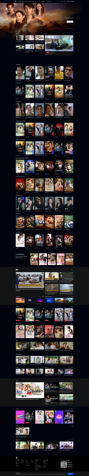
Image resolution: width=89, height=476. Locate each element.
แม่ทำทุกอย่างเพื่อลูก (67, 117)
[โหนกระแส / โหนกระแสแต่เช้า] (39, 300)
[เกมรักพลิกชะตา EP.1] (20, 203)
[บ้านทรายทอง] (59, 91)
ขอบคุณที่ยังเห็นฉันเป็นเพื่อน (19, 350)
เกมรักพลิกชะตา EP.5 (58, 211)
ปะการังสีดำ (56, 137)
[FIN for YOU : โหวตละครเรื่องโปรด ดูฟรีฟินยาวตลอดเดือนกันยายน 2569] (29, 46)
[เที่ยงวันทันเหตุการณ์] (29, 300)
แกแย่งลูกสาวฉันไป (18, 117)
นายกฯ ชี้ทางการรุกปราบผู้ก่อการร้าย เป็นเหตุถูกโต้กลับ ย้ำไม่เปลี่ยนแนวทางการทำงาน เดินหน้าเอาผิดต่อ (51, 281)
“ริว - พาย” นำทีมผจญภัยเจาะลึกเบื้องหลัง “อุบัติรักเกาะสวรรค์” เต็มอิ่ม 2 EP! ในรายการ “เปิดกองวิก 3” (68, 375)
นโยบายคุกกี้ (36, 468)
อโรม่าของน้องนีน (47, 117)
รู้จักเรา (36, 463)
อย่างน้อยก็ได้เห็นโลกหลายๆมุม (59, 117)
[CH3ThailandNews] (49, 300)
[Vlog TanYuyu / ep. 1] (68, 417)
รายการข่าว (27, 463)
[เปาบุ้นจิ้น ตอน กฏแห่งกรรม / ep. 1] (49, 331)
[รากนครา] (68, 240)
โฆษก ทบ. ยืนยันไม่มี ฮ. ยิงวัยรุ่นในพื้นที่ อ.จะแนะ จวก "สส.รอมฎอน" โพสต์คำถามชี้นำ (51, 293)
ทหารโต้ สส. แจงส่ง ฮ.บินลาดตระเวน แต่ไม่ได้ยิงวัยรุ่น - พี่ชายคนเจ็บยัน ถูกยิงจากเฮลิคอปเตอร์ (66, 281)
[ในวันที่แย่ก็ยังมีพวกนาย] (20, 371)
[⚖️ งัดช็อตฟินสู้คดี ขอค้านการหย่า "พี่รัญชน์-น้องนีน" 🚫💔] (29, 37)
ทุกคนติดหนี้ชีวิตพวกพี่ (38, 80)
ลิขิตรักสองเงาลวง (37, 229)
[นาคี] (68, 166)
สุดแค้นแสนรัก (47, 192)
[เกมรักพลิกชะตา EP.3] (39, 203)
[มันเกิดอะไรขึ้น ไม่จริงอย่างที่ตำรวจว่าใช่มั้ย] (66, 345)
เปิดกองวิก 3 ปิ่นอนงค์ (33, 450)
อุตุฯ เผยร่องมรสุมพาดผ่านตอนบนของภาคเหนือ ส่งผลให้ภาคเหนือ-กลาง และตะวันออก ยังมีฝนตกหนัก (66, 293)
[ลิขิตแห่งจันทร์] (29, 166)
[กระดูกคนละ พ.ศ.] (49, 72)
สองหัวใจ (17, 98)
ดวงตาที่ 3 (36, 248)
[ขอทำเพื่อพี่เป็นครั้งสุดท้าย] (20, 37)
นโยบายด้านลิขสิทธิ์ (37, 465)
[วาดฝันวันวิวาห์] (29, 91)
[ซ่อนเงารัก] (20, 240)
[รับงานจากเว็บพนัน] (29, 371)
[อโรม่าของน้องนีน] (49, 109)
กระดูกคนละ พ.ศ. (47, 80)
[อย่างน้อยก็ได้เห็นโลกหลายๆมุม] (59, 109)
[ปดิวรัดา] (68, 129)
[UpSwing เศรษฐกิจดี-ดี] (59, 300)
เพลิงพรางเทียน (47, 174)
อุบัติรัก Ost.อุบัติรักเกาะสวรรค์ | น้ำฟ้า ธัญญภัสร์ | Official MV (39, 42)
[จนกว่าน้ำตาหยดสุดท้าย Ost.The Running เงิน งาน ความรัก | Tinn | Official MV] (66, 398)
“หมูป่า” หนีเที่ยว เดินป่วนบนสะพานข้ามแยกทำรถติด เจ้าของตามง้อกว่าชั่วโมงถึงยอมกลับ (30, 290)
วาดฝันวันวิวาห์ (27, 98)
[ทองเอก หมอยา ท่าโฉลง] (68, 184)
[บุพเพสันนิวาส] (29, 184)
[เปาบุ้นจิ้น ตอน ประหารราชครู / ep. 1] (39, 331)
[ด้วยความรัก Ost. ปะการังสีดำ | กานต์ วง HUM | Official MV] (52, 398)
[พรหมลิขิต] (59, 184)
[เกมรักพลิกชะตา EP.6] (68, 203)
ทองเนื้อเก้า (17, 192)
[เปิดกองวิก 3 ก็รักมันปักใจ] (52, 445)
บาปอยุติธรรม (47, 248)
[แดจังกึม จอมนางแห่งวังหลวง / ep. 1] (29, 331)
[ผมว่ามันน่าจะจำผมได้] (68, 72)
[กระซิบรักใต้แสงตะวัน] (68, 221)
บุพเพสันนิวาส (27, 192)
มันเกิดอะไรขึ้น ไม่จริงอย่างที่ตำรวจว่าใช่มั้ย (65, 350)
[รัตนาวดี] (34, 259)
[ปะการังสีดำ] (59, 129)
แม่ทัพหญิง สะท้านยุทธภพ (58, 229)
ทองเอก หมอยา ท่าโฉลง (67, 192)
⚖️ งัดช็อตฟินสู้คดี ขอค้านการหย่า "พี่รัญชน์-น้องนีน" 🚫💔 (29, 42)
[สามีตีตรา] (68, 147)
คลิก (70, 19)
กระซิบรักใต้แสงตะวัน (67, 229)
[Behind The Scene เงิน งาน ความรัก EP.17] (22, 360)
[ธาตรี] (49, 147)
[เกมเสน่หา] (59, 240)
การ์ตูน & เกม (17, 465)
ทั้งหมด (72, 269)
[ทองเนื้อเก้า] (20, 184)
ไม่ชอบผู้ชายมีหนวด (18, 80)
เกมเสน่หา (56, 248)
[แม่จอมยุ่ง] (52, 259)
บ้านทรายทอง (56, 98)
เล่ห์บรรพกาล (56, 174)
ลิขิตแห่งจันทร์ (27, 174)
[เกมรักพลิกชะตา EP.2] (29, 203)
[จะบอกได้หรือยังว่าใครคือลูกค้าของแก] (52, 345)
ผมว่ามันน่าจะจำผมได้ (67, 80)
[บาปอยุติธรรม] (49, 240)
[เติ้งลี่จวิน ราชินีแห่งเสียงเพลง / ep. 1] (20, 331)
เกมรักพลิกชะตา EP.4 (48, 211)
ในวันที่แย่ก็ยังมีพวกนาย (19, 374)
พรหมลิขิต (56, 192)
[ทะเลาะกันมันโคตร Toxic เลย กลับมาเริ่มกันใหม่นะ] (37, 345)
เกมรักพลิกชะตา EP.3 (38, 211)
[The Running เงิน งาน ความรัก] (39, 91)
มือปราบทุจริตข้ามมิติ (18, 229)
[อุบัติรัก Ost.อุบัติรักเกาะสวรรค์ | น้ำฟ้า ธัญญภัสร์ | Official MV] (39, 37)
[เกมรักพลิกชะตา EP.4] (49, 203)
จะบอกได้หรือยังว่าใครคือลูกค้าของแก (50, 350)
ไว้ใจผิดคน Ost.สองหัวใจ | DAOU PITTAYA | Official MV (51, 391)
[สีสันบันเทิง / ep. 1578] (20, 417)
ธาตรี (45, 155)
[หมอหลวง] (20, 166)
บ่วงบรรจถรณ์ (37, 174)
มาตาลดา (36, 192)
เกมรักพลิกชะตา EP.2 (28, 211)
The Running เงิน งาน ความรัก (39, 98)
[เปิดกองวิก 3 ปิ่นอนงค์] (37, 445)
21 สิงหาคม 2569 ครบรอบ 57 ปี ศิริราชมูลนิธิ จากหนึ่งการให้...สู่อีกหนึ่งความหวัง (49, 375)
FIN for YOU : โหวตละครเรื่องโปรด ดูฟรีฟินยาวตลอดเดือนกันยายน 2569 (29, 51)
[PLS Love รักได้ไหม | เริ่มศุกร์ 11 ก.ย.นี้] (59, 371)
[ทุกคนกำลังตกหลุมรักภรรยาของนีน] (29, 109)
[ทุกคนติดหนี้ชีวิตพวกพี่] (39, 72)
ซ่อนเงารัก (17, 248)
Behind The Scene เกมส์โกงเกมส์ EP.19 (39, 51)
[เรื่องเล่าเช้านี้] (20, 300)
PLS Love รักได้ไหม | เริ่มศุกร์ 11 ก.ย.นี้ (59, 375)
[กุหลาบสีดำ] (68, 91)
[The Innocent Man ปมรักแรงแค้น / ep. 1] (68, 331)
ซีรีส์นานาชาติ (17, 463)
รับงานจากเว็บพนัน (28, 374)
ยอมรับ (70, 473)
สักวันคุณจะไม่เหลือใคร (38, 117)
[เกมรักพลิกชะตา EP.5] (59, 203)
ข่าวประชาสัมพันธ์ (28, 465)
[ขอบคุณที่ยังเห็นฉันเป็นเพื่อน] (22, 345)
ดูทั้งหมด (51, 54)
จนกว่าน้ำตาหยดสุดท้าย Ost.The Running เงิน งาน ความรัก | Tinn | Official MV (66, 403)
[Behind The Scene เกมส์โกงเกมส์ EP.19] (39, 46)
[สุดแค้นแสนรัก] (49, 184)
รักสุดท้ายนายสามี (47, 229)
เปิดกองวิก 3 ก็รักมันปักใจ (48, 450)
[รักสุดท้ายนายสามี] (49, 221)
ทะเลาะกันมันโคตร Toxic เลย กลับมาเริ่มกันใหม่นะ (36, 350)
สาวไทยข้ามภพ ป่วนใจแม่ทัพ (29, 229)
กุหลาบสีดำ (65, 98)
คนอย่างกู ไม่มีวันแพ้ (28, 80)
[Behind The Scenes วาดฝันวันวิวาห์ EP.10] (52, 360)
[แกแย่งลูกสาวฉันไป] (20, 109)
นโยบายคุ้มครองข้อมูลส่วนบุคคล (38, 466)
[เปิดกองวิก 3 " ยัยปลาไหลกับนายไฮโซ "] (66, 445)
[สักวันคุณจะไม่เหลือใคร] (39, 109)
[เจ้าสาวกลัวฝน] (60, 259)
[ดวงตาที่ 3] (39, 240)
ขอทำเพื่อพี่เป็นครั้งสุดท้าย (19, 41)
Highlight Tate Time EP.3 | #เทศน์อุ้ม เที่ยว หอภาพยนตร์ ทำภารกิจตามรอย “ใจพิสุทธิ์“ (22, 437)
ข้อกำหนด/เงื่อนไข (37, 470)
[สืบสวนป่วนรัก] (43, 259)
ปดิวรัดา (65, 137)
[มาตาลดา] (39, 184)
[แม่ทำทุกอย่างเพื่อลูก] (68, 109)
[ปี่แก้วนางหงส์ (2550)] (69, 259)
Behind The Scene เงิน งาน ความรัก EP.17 (21, 364)
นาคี (65, 174)
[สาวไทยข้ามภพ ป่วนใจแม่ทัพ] (29, 221)
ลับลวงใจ (26, 248)
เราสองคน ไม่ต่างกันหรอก (58, 80)
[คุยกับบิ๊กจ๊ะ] (68, 300)
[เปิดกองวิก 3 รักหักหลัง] (22, 445)
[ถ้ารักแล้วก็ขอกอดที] (20, 46)
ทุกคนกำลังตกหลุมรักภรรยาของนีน (29, 118)
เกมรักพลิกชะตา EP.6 (67, 211)
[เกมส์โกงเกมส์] (49, 91)
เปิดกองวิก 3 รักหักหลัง (19, 450)
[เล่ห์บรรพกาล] (59, 166)
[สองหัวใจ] (20, 91)
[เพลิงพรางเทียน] (49, 166)
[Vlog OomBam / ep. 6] (39, 417)
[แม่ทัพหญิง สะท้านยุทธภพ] (59, 221)
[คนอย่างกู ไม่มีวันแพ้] (29, 72)
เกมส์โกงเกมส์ (47, 98)
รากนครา (65, 248)
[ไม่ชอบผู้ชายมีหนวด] (20, 72)
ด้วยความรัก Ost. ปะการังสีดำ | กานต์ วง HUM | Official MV (51, 403)
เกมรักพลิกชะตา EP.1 (19, 211)
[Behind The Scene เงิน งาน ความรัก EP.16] (37, 360)
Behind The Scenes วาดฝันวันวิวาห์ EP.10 (51, 364)
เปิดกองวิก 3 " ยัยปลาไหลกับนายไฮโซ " (65, 450)
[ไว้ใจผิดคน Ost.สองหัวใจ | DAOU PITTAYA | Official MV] (52, 386)
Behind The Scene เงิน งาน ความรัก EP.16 (36, 364)
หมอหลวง (17, 174)
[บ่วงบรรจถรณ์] (39, 166)
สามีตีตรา (65, 155)
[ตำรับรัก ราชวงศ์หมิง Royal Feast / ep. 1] (59, 331)
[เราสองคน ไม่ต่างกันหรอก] (59, 72)
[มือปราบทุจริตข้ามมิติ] (20, 221)
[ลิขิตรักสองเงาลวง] (39, 221)
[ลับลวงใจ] (29, 240)
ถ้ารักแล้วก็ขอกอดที (18, 50)
